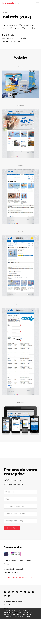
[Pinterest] (33, 592)
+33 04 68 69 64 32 (13, 484)
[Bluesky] (13, 592)
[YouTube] (21, 592)
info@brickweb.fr (12, 480)
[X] (9, 592)
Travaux (4, 12)
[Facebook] (5, 592)
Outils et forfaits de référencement (17, 561)
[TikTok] (25, 592)
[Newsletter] (9, 596)
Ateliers (7, 564)
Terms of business (9, 605)
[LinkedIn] (5, 596)
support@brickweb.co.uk (13, 569)
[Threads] (17, 592)
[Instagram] (29, 592)
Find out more (25, 616)
